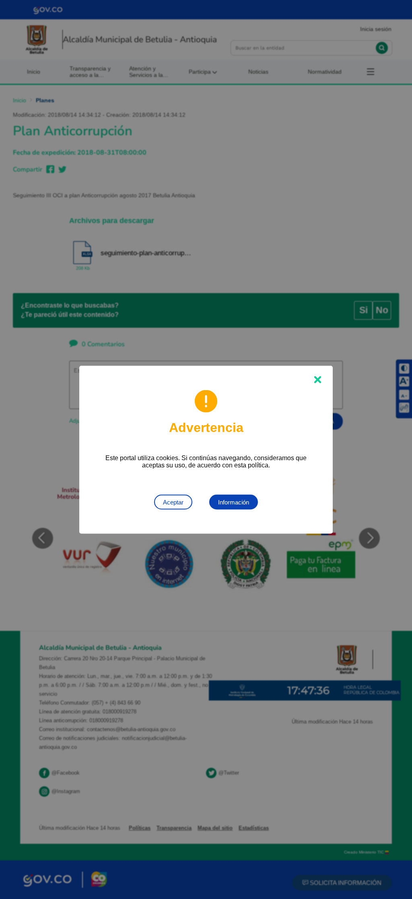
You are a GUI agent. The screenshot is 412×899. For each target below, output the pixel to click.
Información (233, 501)
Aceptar (173, 501)
